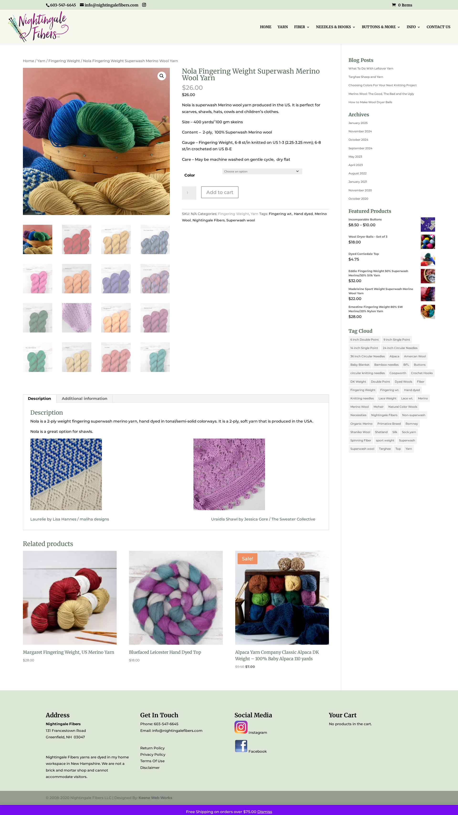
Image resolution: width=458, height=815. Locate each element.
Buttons (420, 364)
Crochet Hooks (422, 373)
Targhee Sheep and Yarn (366, 77)
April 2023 (356, 165)
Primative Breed (389, 423)
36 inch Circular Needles (367, 356)
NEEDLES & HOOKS (333, 27)
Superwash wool (240, 220)
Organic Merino (361, 423)
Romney (412, 423)
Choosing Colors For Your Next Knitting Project (383, 85)
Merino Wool (359, 406)
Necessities (358, 415)
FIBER (299, 27)
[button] (161, 76)
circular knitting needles (367, 373)
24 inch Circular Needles (400, 348)
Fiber (420, 381)
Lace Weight (387, 398)
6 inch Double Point (364, 339)
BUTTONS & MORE (379, 27)
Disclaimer (150, 767)
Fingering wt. (280, 214)
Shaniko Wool (360, 432)
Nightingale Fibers (209, 220)
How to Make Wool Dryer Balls (370, 102)
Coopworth (398, 373)
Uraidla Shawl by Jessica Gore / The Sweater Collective (263, 519)
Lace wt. (407, 398)
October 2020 (358, 198)
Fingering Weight (64, 61)
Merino (423, 398)
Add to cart (219, 192)
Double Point (380, 381)
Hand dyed (303, 214)
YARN (283, 27)
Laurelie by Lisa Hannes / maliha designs (71, 519)
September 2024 (360, 148)
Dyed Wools (403, 381)
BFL (406, 364)
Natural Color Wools (402, 406)
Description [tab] (39, 398)
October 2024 (358, 139)
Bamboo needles (386, 364)
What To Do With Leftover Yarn (371, 68)
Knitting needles (362, 398)
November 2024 (360, 131)
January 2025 (358, 123)
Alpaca (394, 356)
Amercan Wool (415, 356)
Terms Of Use (152, 761)
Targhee (385, 448)
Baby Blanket (360, 364)
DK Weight (358, 381)
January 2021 (358, 181)
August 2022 (358, 173)
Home (28, 61)
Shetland (381, 432)
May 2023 (355, 156)
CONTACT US (438, 27)
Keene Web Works (155, 797)
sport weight (385, 440)
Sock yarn (409, 432)
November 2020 (360, 190)
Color (189, 175)
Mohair (379, 406)
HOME (265, 27)
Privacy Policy (152, 754)
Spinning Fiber (360, 440)
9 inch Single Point (397, 339)
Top (398, 448)
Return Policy (152, 748)
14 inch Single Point (364, 348)
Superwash (407, 440)
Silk (394, 432)
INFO (411, 27)
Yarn (41, 61)
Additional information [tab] (84, 398)
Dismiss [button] (264, 812)
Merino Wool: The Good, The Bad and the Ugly (381, 94)
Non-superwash (413, 415)
